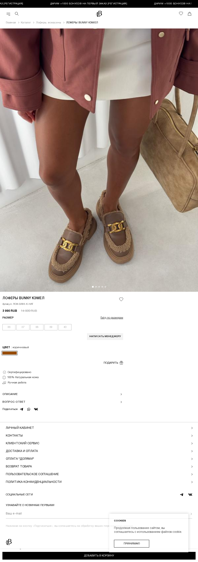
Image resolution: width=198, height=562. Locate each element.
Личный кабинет (20, 428)
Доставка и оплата (22, 451)
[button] (93, 287)
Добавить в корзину (99, 556)
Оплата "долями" (20, 459)
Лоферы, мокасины (48, 22)
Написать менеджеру (105, 336)
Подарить (111, 363)
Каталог (26, 22)
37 (22, 327)
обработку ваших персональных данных (107, 526)
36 (8, 327)
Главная (11, 22)
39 (51, 327)
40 (65, 327)
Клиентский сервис (22, 443)
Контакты (14, 435)
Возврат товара (19, 466)
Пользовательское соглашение (32, 474)
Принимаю (132, 543)
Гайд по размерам (111, 318)
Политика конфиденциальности (34, 482)
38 (36, 327)
